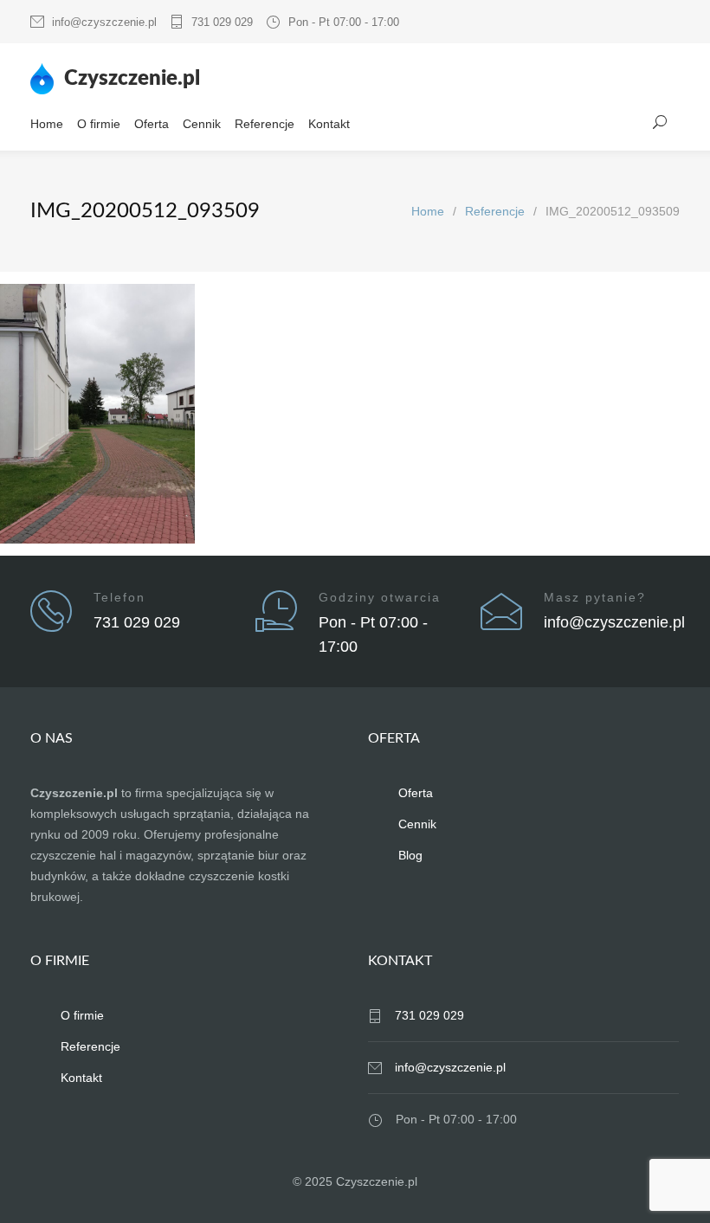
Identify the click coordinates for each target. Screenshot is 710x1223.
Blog (410, 855)
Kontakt (329, 124)
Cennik (202, 124)
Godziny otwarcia (380, 597)
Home (46, 124)
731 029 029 (222, 22)
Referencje (264, 124)
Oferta (151, 124)
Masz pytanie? (595, 597)
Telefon (119, 597)
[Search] (660, 122)
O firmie (98, 124)
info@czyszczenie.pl (104, 22)
